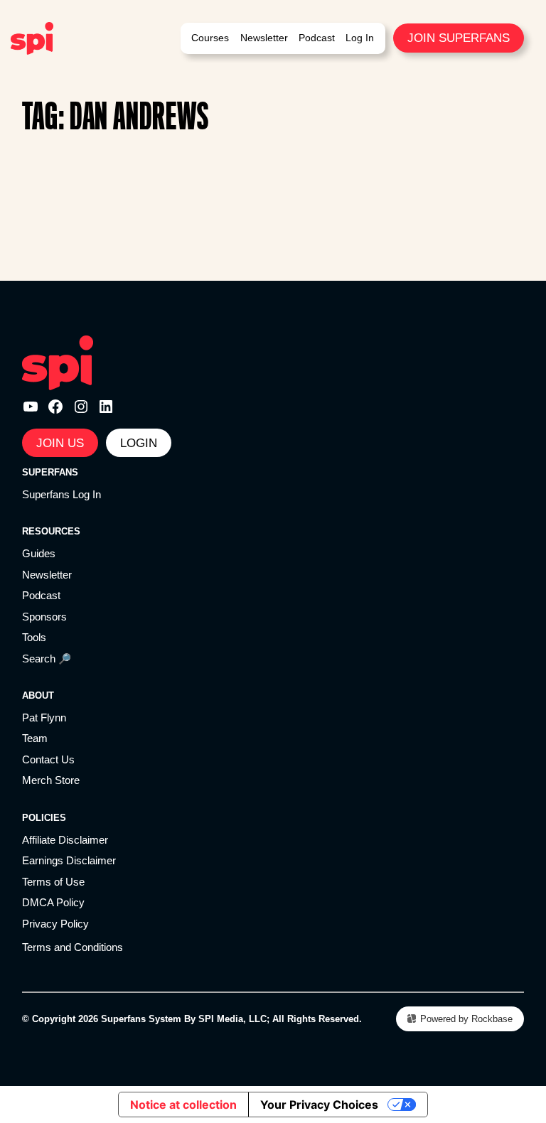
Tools (34, 637)
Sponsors (44, 617)
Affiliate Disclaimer (65, 840)
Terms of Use (53, 882)
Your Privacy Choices (319, 1104)
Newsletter (47, 575)
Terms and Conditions (72, 947)
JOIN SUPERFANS (458, 38)
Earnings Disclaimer (69, 860)
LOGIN (138, 443)
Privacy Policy (55, 924)
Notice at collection (183, 1104)
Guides (38, 553)
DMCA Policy (53, 902)
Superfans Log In (61, 494)
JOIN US (60, 443)
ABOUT (38, 695)
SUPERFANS (50, 472)
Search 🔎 (46, 659)
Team (35, 738)
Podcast (41, 595)
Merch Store (51, 780)
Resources (51, 531)
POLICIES (44, 817)
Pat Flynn (44, 718)
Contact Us (48, 759)
